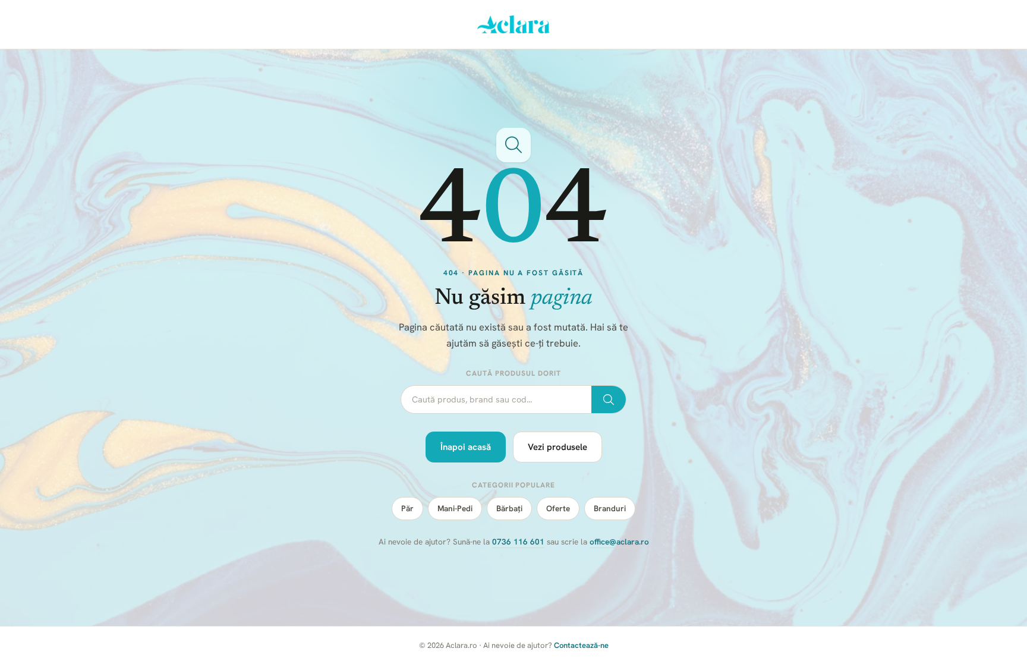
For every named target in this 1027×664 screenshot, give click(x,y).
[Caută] (608, 399)
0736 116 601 (518, 541)
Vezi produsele (557, 447)
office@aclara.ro (619, 541)
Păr (407, 508)
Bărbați (509, 508)
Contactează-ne (581, 645)
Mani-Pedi (454, 508)
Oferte (558, 508)
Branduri (610, 508)
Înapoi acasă (465, 447)
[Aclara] (513, 24)
